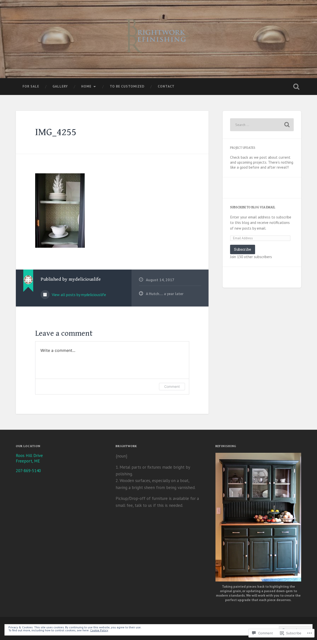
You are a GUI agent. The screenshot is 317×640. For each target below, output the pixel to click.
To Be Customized (127, 86)
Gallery (60, 86)
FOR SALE (31, 86)
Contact (166, 86)
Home (86, 86)
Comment (172, 386)
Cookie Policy (99, 630)
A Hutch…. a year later (165, 293)
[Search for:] (262, 124)
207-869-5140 (28, 470)
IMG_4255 (56, 132)
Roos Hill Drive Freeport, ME (29, 458)
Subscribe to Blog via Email (252, 207)
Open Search (296, 86)
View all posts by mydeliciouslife (78, 294)
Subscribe (242, 249)
